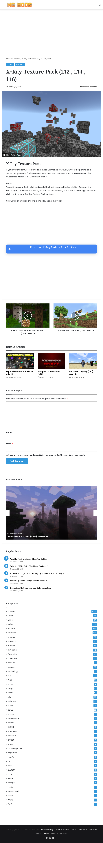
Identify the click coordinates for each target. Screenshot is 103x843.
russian (11, 787)
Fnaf (10, 804)
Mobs (10, 624)
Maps (10, 620)
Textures (19, 64)
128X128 (11, 740)
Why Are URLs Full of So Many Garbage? (29, 566)
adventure (12, 658)
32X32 (10, 710)
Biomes (11, 723)
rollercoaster (13, 718)
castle (10, 795)
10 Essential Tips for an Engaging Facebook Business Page (37, 573)
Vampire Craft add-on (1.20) (49, 372)
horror (10, 684)
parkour (11, 667)
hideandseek (13, 791)
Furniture (12, 735)
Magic (10, 688)
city (9, 697)
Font (10, 765)
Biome (10, 778)
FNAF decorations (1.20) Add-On (28, 536)
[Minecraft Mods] (19, 5)
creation (11, 637)
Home (11, 58)
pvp (9, 675)
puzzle (11, 705)
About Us (93, 829)
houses (11, 714)
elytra (10, 774)
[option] (51, 513)
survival (11, 663)
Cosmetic (12, 654)
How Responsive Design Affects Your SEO (29, 580)
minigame (12, 650)
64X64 (11, 727)
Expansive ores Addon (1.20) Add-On (20, 372)
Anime (10, 800)
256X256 (12, 770)
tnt (9, 761)
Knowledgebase (15, 748)
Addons (11, 611)
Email (9, 443)
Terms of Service (62, 829)
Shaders (11, 628)
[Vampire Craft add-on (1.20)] (51, 361)
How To (11, 757)
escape (11, 783)
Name (9, 432)
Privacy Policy (47, 829)
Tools (10, 693)
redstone (12, 701)
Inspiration (12, 753)
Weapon (11, 645)
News (10, 744)
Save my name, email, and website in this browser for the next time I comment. (46, 455)
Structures (12, 731)
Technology (13, 671)
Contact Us (82, 829)
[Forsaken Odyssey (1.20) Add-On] (83, 361)
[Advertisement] (51, 32)
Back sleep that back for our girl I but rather (30, 588)
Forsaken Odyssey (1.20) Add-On (81, 372)
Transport (12, 641)
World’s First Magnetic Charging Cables (28, 559)
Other (17, 58)
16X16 (10, 680)
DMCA (73, 829)
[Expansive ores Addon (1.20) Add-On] (20, 361)
